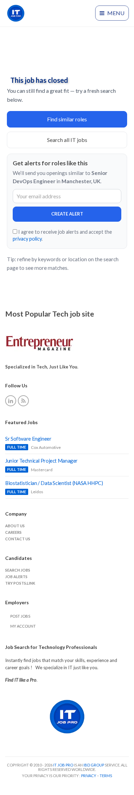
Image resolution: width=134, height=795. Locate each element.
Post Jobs (20, 616)
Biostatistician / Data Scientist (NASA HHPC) (54, 483)
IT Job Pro (63, 765)
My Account (23, 626)
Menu (115, 13)
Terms (106, 775)
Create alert (67, 214)
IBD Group (94, 765)
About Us (15, 525)
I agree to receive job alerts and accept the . (62, 235)
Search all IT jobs (67, 139)
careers (13, 532)
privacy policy (27, 239)
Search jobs (17, 570)
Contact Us (17, 539)
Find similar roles (67, 119)
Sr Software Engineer (28, 438)
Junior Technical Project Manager (41, 460)
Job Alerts (16, 576)
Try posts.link (20, 583)
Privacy (89, 775)
